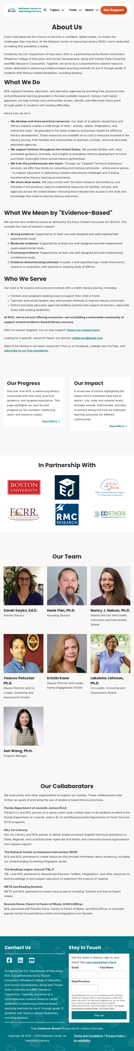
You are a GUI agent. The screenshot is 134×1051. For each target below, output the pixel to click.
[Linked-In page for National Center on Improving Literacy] (20, 960)
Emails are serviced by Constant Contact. (98, 1006)
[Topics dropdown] (63, 10)
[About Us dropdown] (97, 10)
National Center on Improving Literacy (30, 10)
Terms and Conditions (88, 1035)
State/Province (81, 981)
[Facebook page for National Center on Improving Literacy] (9, 960)
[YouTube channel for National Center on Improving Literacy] (31, 960)
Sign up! (99, 1015)
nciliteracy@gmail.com (87, 338)
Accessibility (82, 1040)
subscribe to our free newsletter (26, 350)
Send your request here (83, 330)
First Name (106, 967)
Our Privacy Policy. (107, 1008)
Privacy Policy (115, 1035)
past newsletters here (101, 962)
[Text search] (45, 10)
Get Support (114, 10)
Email (75, 967)
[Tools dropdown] (80, 10)
